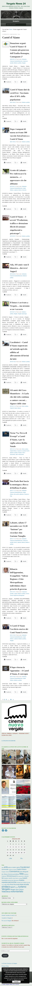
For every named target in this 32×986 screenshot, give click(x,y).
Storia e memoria (22, 190)
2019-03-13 (12, 186)
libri (3, 878)
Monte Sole (10, 880)
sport (13, 886)
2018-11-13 (12, 490)
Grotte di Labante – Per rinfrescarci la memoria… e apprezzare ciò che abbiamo (18, 177)
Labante (16, 190)
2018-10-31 (12, 591)
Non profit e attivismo (19, 494)
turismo (22, 886)
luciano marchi (8, 878)
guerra (15, 876)
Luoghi (15, 593)
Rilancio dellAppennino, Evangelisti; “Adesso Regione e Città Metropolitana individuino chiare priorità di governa (19, 579)
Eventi (27, 450)
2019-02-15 (12, 312)
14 (10, 699)
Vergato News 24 (16, 3)
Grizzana (10, 876)
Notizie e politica (18, 63)
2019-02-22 (12, 274)
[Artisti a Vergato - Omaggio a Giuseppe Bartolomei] (23, 772)
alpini (3, 867)
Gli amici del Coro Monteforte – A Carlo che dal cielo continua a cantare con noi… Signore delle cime (19, 397)
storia (16, 887)
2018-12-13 (12, 449)
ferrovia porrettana (13, 874)
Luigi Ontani (15, 878)
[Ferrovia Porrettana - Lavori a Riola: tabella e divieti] (9, 802)
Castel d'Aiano (13, 450)
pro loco (7, 884)
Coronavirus (14, 871)
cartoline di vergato (12, 869)
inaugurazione (21, 876)
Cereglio (3, 871)
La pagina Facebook (8, 740)
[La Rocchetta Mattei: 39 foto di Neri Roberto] (23, 802)
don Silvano (5, 874)
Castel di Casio (13, 408)
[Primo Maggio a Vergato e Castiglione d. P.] (23, 787)
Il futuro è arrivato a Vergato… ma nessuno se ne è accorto (20, 305)
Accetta (16, 981)
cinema (7, 871)
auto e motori (12, 867)
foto (22, 873)
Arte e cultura (25, 406)
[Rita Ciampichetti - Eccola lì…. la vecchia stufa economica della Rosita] (23, 757)
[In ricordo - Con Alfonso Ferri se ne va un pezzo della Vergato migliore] (9, 787)
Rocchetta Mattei (19, 884)
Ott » (21, 858)
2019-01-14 (12, 406)
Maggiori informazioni (19, 979)
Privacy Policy (5, 966)
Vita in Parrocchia (20, 454)
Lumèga (20, 878)
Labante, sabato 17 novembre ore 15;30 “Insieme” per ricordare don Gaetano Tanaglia (18, 529)
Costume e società (21, 450)
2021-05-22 (12, 102)
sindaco (6, 886)
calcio (18, 867)
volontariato (17, 891)
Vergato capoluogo (22, 313)
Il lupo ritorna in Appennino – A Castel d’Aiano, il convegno (19, 670)
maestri (24, 878)
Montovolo (16, 880)
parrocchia (12, 882)
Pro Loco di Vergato (6, 920)
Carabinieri (25, 867)
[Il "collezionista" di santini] (9, 817)
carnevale (5, 869)
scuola (26, 884)
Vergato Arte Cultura (16, 889)
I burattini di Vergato (7, 918)
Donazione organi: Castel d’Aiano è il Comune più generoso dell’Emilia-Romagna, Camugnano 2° (19, 50)
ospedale (5, 882)
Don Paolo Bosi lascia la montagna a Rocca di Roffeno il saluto (19, 484)
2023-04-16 (12, 59)
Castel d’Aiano (21, 869)
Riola (11, 884)
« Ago (10, 858)
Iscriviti (5, 955)
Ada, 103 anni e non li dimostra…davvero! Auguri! (19, 268)
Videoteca (6, 891)
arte (6, 866)
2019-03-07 (12, 236)
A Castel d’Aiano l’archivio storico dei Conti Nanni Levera (19, 629)
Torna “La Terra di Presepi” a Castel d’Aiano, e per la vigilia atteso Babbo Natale (18, 439)
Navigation (16, 21)
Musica (19, 408)
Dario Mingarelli (24, 871)
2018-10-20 (12, 676)
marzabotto (5, 880)
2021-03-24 (12, 141)
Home (10, 29)
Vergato (24, 63)
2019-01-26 (12, 361)
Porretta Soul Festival (21, 882)
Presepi (20, 452)
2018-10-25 (12, 635)
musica (21, 880)
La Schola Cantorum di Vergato (9, 963)
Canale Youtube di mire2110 (8, 915)
